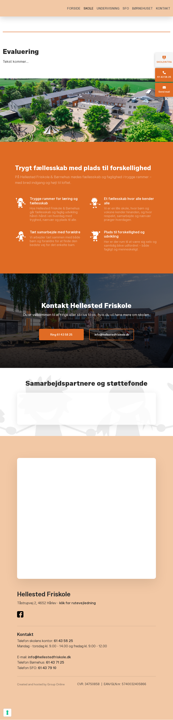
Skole (88, 8)
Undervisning (108, 8)
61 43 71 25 (55, 662)
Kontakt (163, 8)
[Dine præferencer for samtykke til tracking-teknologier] (7, 713)
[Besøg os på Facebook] (20, 614)
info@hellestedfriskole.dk (49, 657)
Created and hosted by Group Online (41, 684)
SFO (126, 8)
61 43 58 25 (63, 641)
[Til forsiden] (24, 7)
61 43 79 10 (47, 668)
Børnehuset (142, 8)
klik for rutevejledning (77, 603)
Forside (73, 8)
